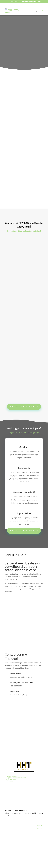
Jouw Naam (9, 608)
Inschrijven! (13, 626)
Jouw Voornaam (11, 604)
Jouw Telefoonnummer (14, 617)
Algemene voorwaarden (16, 778)
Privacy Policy (11, 779)
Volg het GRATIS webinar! (24, 121)
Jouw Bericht (10, 722)
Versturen (12, 729)
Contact (9, 781)
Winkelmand (11, 776)
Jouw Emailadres (11, 613)
